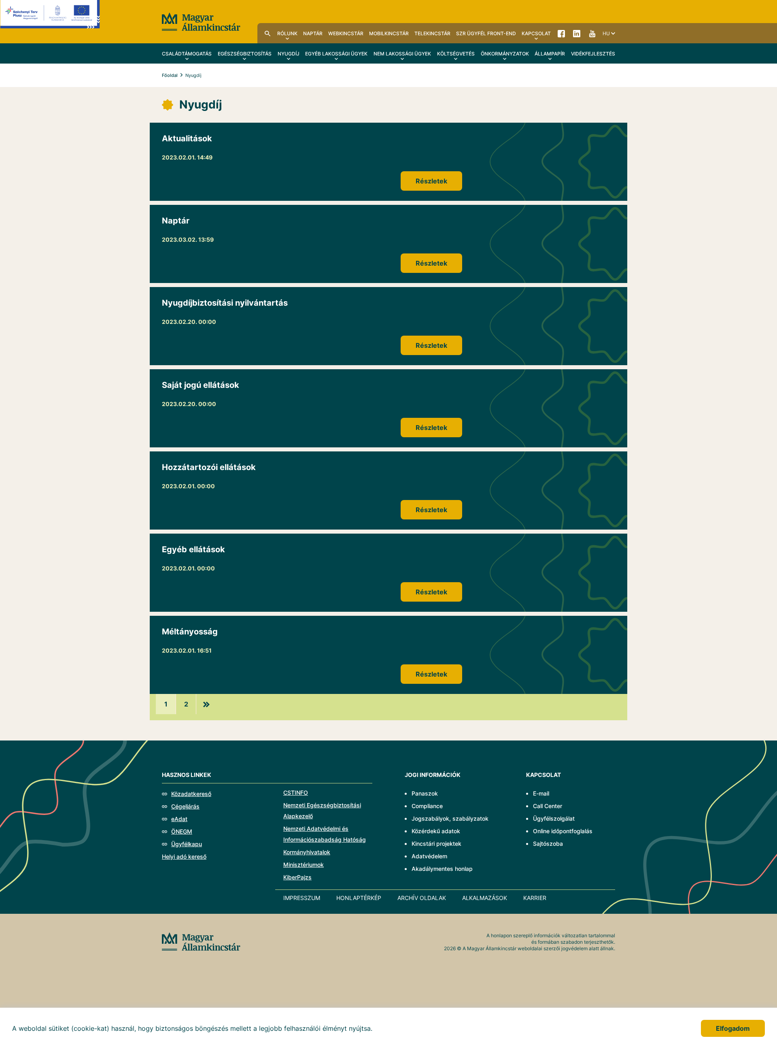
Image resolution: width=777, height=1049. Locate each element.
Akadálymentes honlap (442, 868)
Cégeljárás (185, 806)
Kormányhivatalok (306, 852)
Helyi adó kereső (184, 856)
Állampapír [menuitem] (550, 54)
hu (606, 33)
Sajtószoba (548, 843)
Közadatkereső (191, 793)
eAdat (179, 818)
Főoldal (170, 75)
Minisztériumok (303, 864)
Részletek (431, 181)
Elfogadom (733, 1028)
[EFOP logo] (50, 20)
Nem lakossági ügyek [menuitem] (402, 54)
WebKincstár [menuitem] (345, 33)
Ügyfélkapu (186, 843)
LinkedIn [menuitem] (576, 33)
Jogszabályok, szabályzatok (450, 818)
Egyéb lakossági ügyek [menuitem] (336, 54)
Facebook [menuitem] (561, 33)
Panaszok (425, 793)
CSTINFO (295, 792)
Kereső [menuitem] (267, 33)
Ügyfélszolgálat (554, 818)
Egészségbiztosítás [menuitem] (245, 54)
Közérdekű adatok (436, 831)
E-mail (541, 793)
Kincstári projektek (436, 843)
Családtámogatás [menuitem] (187, 54)
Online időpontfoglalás (562, 831)
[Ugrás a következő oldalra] (206, 704)
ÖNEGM (181, 831)
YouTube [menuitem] (592, 33)
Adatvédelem (429, 856)
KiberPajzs (297, 877)
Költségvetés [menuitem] (456, 54)
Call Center (547, 805)
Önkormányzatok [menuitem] (505, 54)
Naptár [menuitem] (313, 33)
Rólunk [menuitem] (287, 33)
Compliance (427, 805)
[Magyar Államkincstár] (201, 21)
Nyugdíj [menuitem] (288, 54)
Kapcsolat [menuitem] (536, 33)
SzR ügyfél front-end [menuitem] (486, 33)
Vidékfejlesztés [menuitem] (593, 54)
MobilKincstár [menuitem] (389, 33)
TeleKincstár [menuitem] (432, 33)
